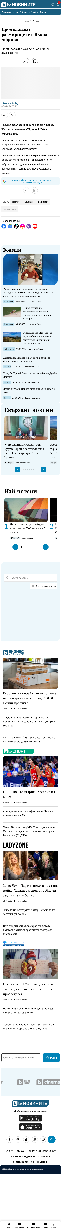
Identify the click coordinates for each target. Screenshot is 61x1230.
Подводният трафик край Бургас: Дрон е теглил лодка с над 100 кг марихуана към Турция (24, 451)
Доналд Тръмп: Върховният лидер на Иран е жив (29, 390)
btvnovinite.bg (9, 103)
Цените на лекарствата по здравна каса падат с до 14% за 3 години (28, 1010)
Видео (43, 12)
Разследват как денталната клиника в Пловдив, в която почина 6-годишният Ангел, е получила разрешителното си (29, 292)
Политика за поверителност (41, 1150)
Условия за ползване (23, 1161)
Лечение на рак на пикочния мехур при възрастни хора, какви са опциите (28, 1026)
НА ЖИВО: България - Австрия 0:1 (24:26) (29, 794)
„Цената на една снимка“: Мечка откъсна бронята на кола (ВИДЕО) (26, 359)
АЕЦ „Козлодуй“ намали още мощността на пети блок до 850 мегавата (29, 739)
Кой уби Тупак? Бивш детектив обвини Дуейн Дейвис (30, 375)
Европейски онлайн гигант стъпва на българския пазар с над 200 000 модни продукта (29, 698)
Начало (26, 21)
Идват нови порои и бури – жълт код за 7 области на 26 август (28, 528)
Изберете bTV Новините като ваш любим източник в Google (32, 181)
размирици (43, 202)
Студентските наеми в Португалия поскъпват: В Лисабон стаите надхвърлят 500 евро (29, 721)
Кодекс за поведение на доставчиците (30, 1156)
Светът (36, 21)
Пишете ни (42, 1161)
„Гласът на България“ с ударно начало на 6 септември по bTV (30, 912)
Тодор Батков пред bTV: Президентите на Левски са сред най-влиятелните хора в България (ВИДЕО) (29, 831)
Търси (53, 1057)
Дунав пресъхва (9, 12)
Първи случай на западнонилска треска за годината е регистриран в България (37, 313)
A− (4, 114)
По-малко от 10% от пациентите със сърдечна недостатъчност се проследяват (28, 989)
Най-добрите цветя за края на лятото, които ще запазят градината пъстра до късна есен (27, 930)
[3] (58, 5)
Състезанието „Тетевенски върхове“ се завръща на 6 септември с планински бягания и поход (37, 338)
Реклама (20, 1150)
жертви (15, 202)
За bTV (9, 1150)
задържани (28, 202)
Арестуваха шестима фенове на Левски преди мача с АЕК (28, 813)
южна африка (10, 209)
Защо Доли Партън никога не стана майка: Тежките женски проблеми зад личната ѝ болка (30, 890)
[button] (17, 469)
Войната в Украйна (29, 12)
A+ (12, 114)
